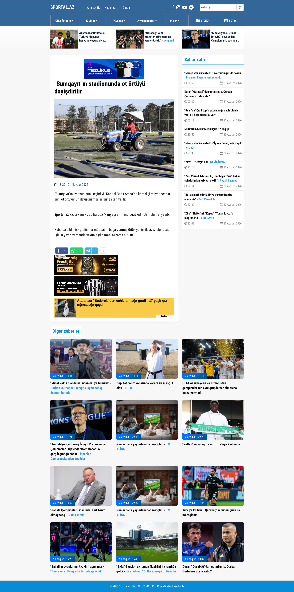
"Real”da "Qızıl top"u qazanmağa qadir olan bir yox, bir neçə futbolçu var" (213, 115)
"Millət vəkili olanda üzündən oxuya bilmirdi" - (80, 388)
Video (204, 21)
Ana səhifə (93, 8)
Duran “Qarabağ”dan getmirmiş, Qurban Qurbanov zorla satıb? (213, 96)
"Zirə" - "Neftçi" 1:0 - (213, 164)
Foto (232, 21)
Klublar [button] (90, 21)
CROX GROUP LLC (148, 586)
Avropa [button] (118, 21)
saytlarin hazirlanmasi (70, 242)
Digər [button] (173, 21)
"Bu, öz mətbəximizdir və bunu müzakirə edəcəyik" (213, 200)
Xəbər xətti (111, 8)
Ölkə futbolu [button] (63, 21)
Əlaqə (126, 8)
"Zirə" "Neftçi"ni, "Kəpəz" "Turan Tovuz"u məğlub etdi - (213, 218)
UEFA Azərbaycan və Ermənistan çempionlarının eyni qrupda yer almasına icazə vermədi (209, 388)
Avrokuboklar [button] (145, 21)
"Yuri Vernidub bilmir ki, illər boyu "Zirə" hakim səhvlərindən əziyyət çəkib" (213, 181)
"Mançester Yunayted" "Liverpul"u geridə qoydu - (213, 78)
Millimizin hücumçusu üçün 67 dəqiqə (213, 131)
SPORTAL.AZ (62, 7)
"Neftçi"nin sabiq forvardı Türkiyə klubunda (211, 444)
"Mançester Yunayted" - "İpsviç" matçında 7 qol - (213, 148)
